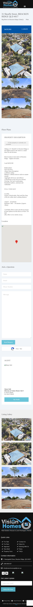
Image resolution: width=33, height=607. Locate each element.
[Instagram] (3, 573)
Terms (21, 348)
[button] (24, 6)
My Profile (16, 399)
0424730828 (9, 392)
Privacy (17, 348)
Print (27, 19)
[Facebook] (6, 573)
